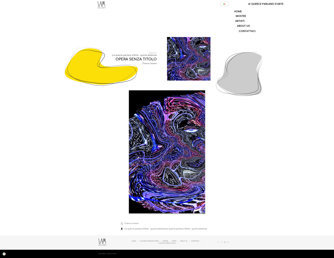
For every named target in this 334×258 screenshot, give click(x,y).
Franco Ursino (149, 63)
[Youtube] (225, 233)
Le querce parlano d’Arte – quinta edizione (134, 55)
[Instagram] (221, 233)
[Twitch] (228, 233)
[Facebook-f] (218, 233)
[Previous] (131, 147)
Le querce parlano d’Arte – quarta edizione (145, 220)
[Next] (202, 147)
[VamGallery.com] (101, 4)
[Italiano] (224, 4)
